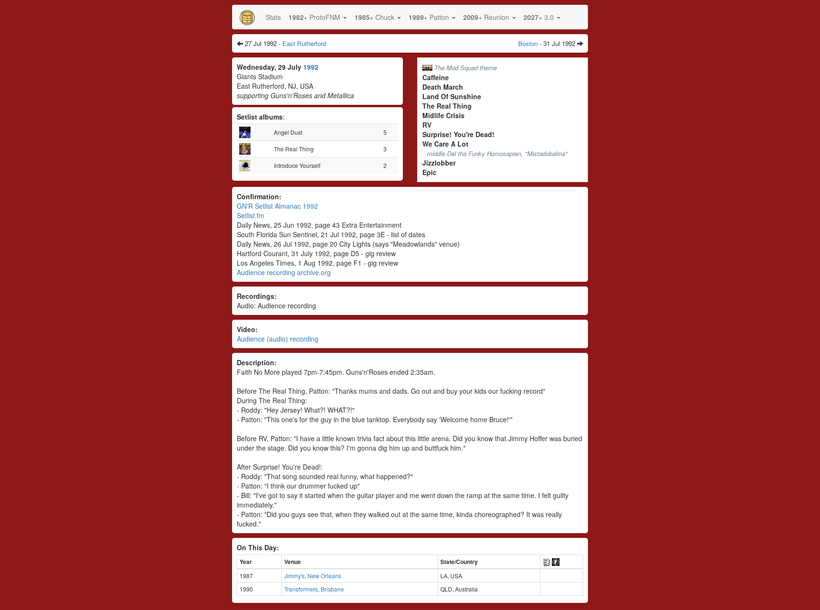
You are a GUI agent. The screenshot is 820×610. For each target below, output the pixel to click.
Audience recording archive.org (284, 272)
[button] (318, 17)
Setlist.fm (250, 215)
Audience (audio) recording (277, 338)
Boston (528, 43)
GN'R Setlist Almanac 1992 (277, 206)
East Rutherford (304, 43)
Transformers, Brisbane (314, 589)
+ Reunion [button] (487, 17)
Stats (273, 17)
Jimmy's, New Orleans (312, 576)
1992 (310, 67)
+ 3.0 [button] (539, 17)
